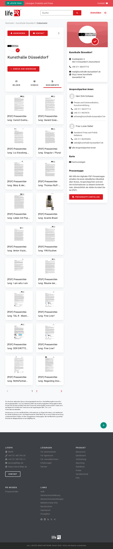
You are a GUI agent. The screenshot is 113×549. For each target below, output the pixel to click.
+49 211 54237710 (80, 67)
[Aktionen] (58, 33)
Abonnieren (19, 33)
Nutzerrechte (46, 506)
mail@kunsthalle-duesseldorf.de (86, 72)
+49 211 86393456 (82, 139)
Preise (78, 470)
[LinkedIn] (45, 519)
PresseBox (45, 514)
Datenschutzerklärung (50, 495)
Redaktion (80, 467)
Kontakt (40, 33)
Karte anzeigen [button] (78, 162)
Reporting (80, 463)
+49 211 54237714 (82, 109)
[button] (19, 108)
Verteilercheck (82, 474)
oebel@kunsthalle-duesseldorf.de (88, 143)
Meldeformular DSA (49, 503)
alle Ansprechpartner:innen (84, 148)
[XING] (55, 519)
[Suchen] (77, 13)
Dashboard (81, 455)
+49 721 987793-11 (16, 459)
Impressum (45, 510)
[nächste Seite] (61, 391)
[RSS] (48, 519)
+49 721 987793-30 (16, 455)
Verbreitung (81, 459)
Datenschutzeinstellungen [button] (52, 499)
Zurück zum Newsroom (24, 69)
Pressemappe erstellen (87, 197)
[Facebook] (41, 519)
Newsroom (80, 452)
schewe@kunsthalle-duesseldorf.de (89, 116)
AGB (43, 491)
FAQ (78, 478)
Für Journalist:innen (49, 459)
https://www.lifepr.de (17, 467)
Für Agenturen (47, 455)
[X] (51, 519)
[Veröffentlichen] (103, 425)
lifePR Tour (15, 3)
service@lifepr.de (29, 418)
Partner (44, 467)
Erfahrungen (46, 463)
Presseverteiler (11, 491)
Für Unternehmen (48, 452)
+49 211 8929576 (82, 113)
